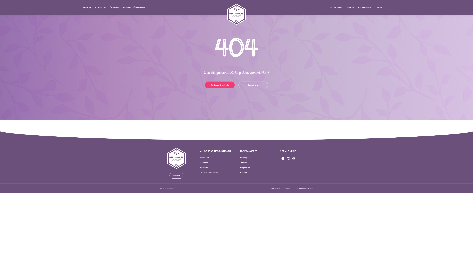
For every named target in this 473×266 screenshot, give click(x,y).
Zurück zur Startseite (220, 85)
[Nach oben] (467, 260)
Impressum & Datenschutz (281, 188)
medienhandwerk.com (304, 188)
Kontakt (176, 175)
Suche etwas (253, 85)
